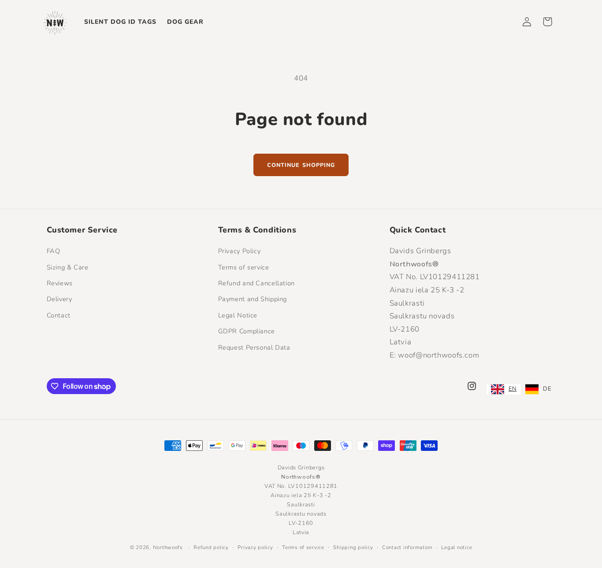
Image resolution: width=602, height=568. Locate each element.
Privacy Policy (239, 251)
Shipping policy (353, 547)
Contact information (407, 547)
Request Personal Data (254, 347)
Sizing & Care (68, 267)
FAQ (53, 251)
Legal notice (456, 547)
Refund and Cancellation (256, 283)
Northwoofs (168, 547)
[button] (547, 21)
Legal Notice (238, 315)
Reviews (60, 283)
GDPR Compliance (246, 331)
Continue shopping (301, 165)
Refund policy (211, 547)
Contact (59, 315)
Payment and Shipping (252, 299)
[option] (538, 389)
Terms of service (243, 267)
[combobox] (504, 389)
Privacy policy (255, 547)
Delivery (59, 299)
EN (513, 389)
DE (547, 389)
